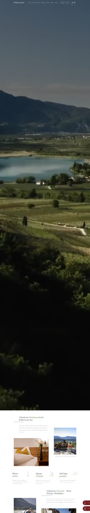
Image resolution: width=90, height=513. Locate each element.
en (71, 4)
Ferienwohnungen (36, 2)
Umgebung (43, 2)
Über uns (29, 2)
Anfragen (62, 2)
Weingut (56, 2)
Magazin (52, 2)
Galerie (47, 2)
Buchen (67, 2)
